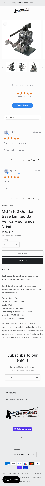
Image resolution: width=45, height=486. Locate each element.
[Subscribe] (37, 377)
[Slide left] (3, 67)
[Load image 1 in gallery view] (11, 67)
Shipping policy (25, 477)
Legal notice (37, 477)
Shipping (4, 235)
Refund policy (26, 473)
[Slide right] (42, 67)
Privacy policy (37, 473)
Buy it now (22, 261)
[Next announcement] (40, 3)
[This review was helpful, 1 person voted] (34, 160)
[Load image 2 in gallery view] (22, 67)
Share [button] (7, 270)
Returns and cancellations (16, 399)
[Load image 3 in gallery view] (34, 67)
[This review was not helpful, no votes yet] (38, 160)
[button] (5, 10)
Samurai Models (13, 473)
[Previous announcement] (4, 3)
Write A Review (22, 105)
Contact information (23, 481)
